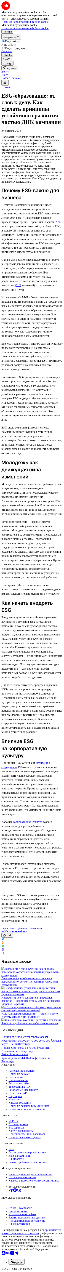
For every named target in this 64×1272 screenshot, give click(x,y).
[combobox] (17, 1262)
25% (57, 221)
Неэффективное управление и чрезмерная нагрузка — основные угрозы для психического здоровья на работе (30, 1000)
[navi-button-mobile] (5, 83)
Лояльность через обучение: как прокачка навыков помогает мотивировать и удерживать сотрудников (29, 981)
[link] (7, 63)
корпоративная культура (27, 821)
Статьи (5, 87)
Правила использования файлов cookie (25, 28)
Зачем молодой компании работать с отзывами (29, 1023)
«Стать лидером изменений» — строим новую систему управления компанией (29, 1015)
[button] (5, 71)
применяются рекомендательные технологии (31, 1231)
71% (18, 285)
